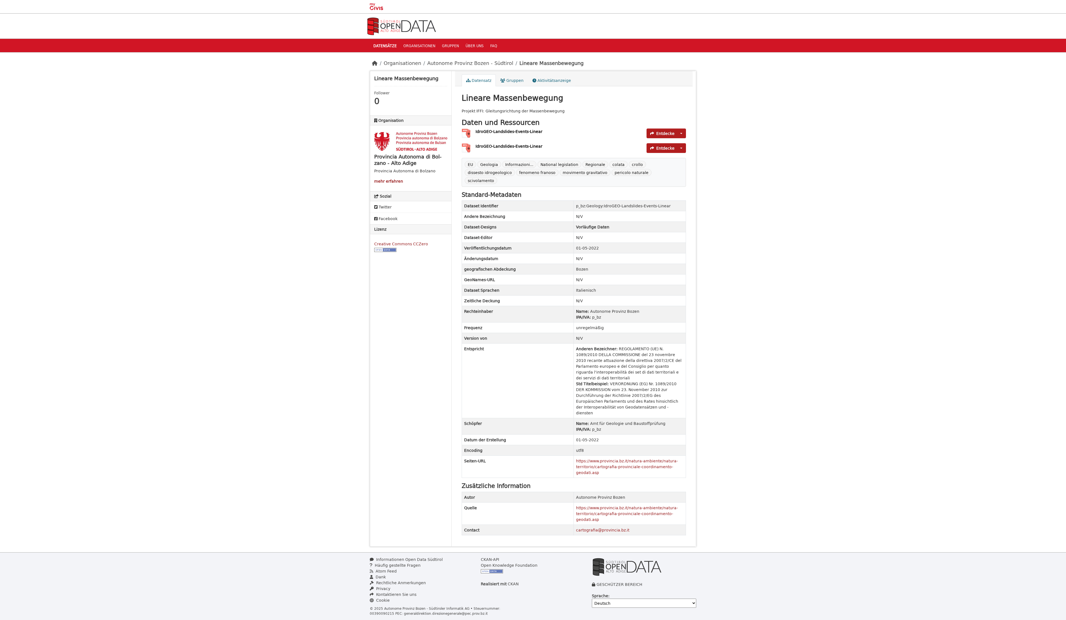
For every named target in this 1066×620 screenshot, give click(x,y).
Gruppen (450, 46)
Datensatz (481, 80)
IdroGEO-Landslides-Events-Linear (509, 131)
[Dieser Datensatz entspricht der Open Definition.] (385, 250)
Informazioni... (519, 164)
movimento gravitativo (585, 172)
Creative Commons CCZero (401, 244)
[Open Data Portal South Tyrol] (401, 26)
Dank (380, 577)
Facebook (388, 218)
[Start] (375, 63)
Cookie (382, 600)
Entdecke (665, 133)
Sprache (600, 596)
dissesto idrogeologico (490, 172)
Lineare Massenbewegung (551, 63)
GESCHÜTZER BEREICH (619, 584)
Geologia (489, 164)
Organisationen (419, 46)
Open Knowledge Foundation (509, 565)
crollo (637, 164)
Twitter (385, 207)
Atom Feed (385, 571)
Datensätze (385, 46)
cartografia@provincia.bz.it (602, 530)
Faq (493, 46)
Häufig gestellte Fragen (397, 565)
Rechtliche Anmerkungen (400, 583)
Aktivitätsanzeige (553, 80)
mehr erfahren (388, 181)
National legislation (559, 164)
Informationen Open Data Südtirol (409, 559)
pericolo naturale (631, 172)
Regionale (595, 164)
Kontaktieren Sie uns (395, 594)
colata (618, 164)
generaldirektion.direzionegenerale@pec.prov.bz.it (446, 613)
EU (470, 164)
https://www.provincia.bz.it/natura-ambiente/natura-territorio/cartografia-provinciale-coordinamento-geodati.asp (627, 466)
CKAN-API (490, 559)
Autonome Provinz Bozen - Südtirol (470, 63)
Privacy (382, 588)
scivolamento (481, 180)
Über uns (475, 46)
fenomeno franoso (537, 172)
